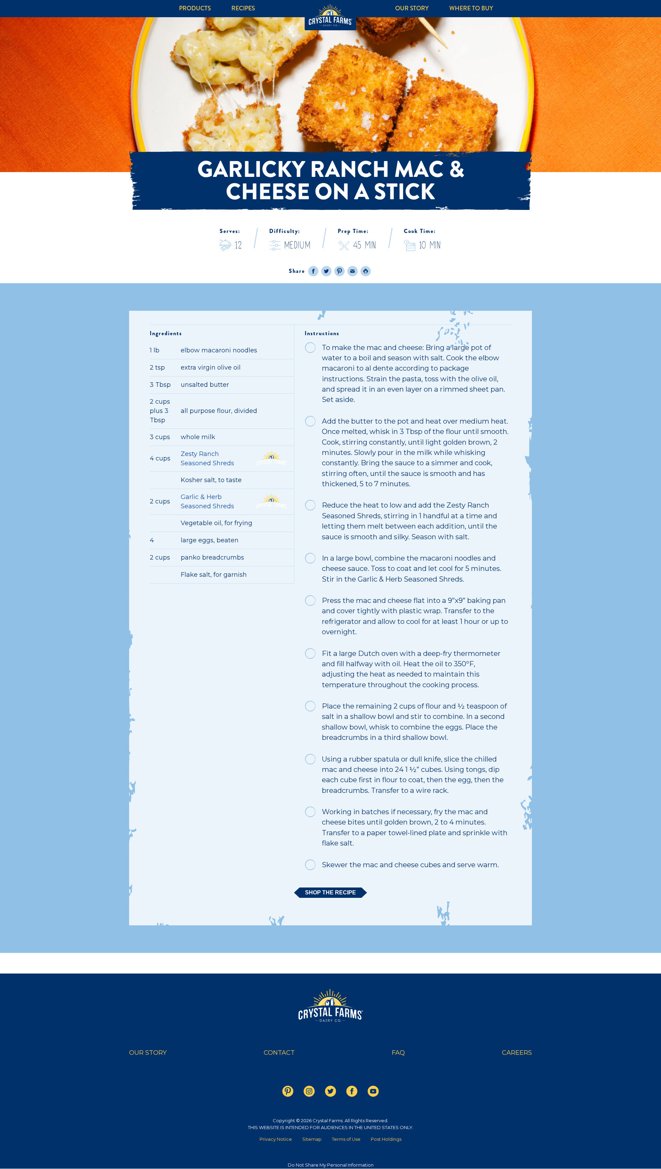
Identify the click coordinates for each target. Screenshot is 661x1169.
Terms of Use (346, 1139)
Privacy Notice (276, 1139)
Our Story (412, 8)
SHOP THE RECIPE (330, 892)
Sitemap (312, 1139)
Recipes (243, 8)
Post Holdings (386, 1139)
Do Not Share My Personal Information (331, 1165)
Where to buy (471, 8)
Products (195, 8)
